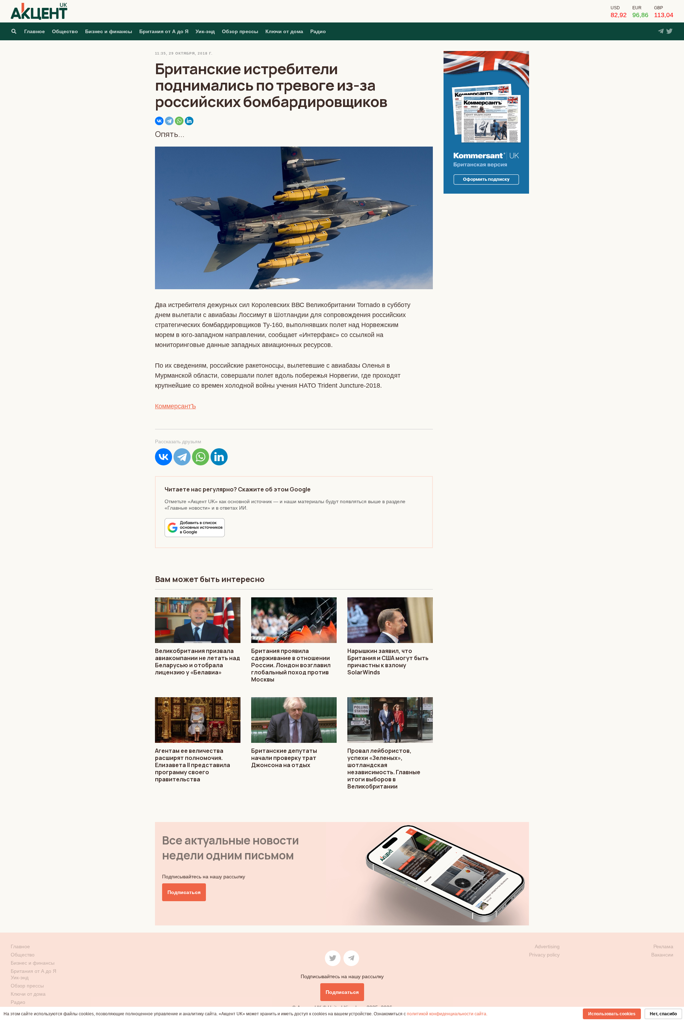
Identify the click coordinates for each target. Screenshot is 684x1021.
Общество (65, 31)
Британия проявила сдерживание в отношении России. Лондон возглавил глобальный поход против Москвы (291, 665)
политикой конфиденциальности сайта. (447, 1013)
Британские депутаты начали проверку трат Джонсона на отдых (284, 758)
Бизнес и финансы (108, 31)
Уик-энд (205, 31)
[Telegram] (169, 121)
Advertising (547, 946)
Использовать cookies (612, 1013)
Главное (34, 31)
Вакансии (662, 955)
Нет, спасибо (663, 1013)
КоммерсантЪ (175, 406)
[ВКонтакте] (159, 121)
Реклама (663, 946)
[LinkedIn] (189, 121)
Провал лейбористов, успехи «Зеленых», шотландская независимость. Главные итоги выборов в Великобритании (383, 768)
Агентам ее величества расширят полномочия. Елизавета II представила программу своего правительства (192, 765)
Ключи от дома (284, 31)
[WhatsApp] (179, 121)
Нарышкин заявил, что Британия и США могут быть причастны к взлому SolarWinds (388, 661)
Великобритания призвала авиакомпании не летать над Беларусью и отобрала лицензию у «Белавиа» (197, 661)
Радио (318, 31)
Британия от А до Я (163, 31)
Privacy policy (544, 955)
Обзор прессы (240, 31)
